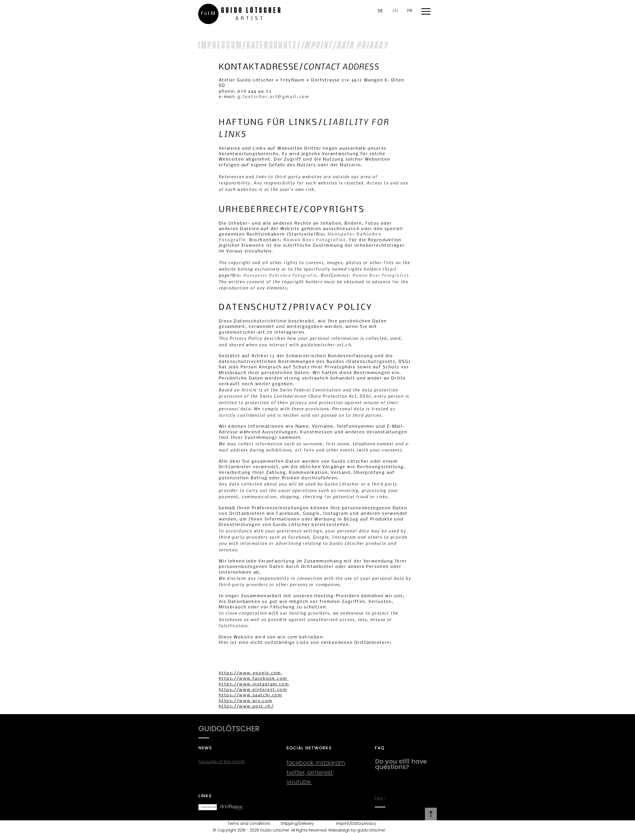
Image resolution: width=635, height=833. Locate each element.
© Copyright (224, 830)
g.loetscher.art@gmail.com (273, 97)
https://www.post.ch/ (246, 706)
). (346, 240)
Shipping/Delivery (297, 823)
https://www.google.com (251, 673)
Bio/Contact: (336, 275)
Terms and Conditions (248, 823)
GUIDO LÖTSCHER (251, 10)
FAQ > (380, 798)
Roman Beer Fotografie (379, 275)
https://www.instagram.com (254, 684)
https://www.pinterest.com (253, 690)
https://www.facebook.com (254, 678)
